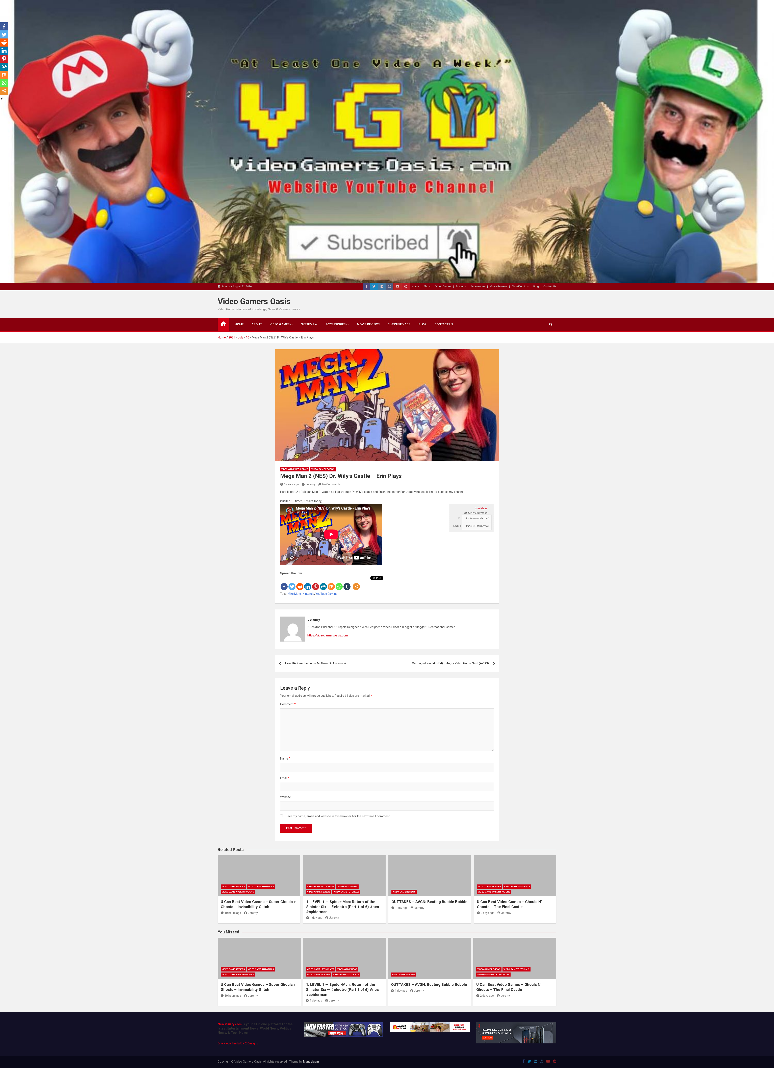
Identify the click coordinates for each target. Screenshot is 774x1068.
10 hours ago (233, 912)
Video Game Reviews (323, 469)
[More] (356, 583)
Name (285, 758)
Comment (288, 704)
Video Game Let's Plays (294, 469)
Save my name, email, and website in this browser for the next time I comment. (338, 816)
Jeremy (310, 484)
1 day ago (316, 917)
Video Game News (347, 886)
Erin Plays (481, 508)
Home (415, 286)
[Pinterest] (315, 583)
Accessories (477, 286)
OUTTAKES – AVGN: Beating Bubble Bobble (429, 901)
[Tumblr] (347, 583)
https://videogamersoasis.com (327, 635)
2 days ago (487, 912)
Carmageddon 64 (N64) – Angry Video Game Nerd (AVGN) (450, 663)
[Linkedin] (307, 583)
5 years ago (291, 484)
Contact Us (549, 286)
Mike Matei (295, 593)
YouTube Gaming (326, 593)
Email (284, 778)
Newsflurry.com (230, 1024)
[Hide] (1, 98)
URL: (459, 518)
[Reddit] (299, 583)
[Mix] (331, 583)
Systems (461, 286)
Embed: (457, 526)
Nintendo (308, 593)
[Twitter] (291, 583)
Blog (536, 286)
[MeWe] (323, 583)
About (427, 286)
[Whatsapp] (339, 583)
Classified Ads (520, 286)
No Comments (331, 484)
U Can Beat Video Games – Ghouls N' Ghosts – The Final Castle (509, 904)
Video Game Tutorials (261, 886)
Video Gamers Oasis (254, 301)
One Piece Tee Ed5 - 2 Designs (238, 1043)
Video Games (443, 286)
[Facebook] (284, 583)
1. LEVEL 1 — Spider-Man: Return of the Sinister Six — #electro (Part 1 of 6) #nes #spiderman (342, 906)
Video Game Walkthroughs (238, 892)
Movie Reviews (498, 286)
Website (285, 797)
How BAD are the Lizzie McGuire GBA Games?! (316, 663)
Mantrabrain (311, 1061)
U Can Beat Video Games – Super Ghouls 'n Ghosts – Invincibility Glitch (258, 904)
